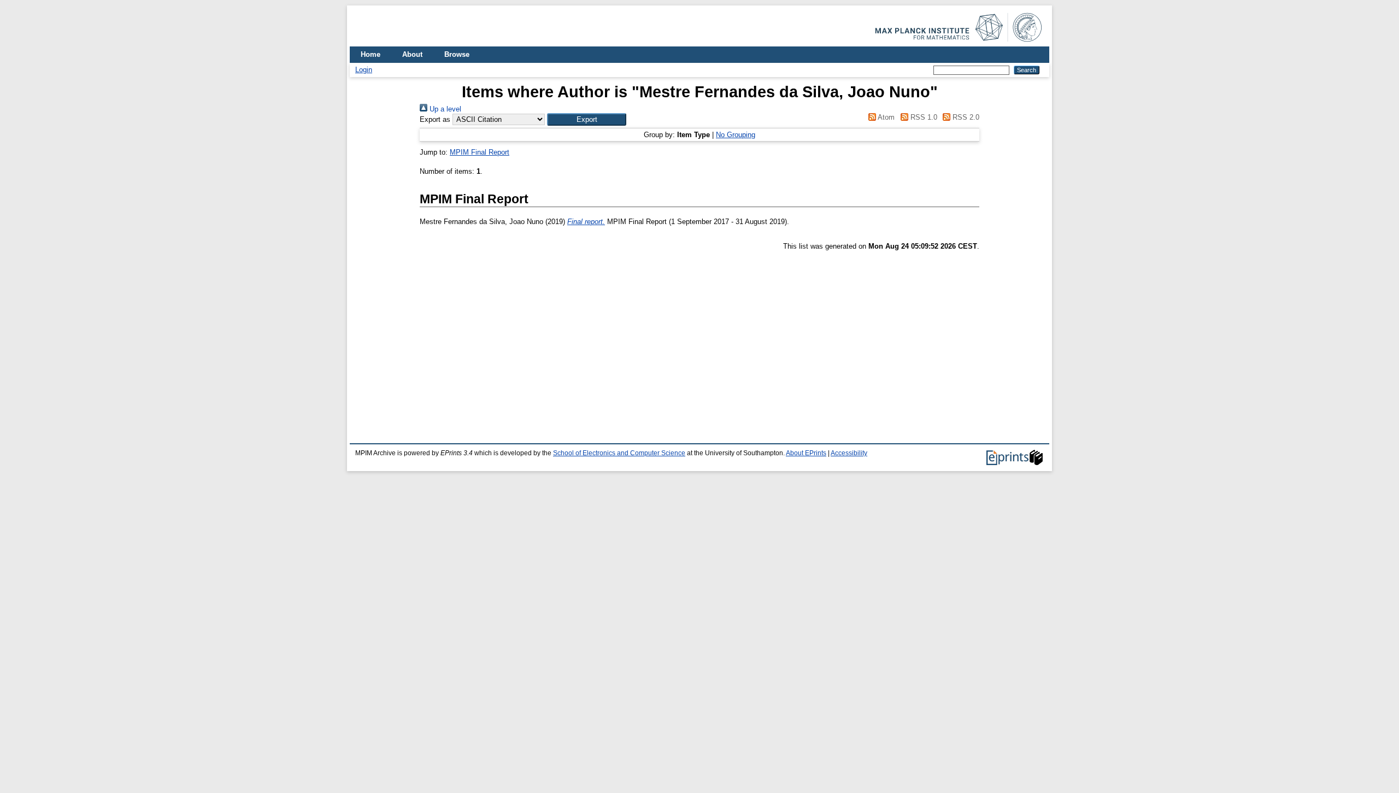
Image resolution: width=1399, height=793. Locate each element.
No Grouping (735, 135)
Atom (885, 117)
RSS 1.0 (922, 117)
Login (363, 70)
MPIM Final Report (479, 152)
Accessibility (849, 453)
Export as (435, 119)
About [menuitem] (412, 54)
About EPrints (806, 453)
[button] (586, 119)
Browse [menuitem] (456, 54)
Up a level (444, 109)
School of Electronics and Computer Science (619, 453)
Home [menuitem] (370, 54)
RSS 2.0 (964, 117)
